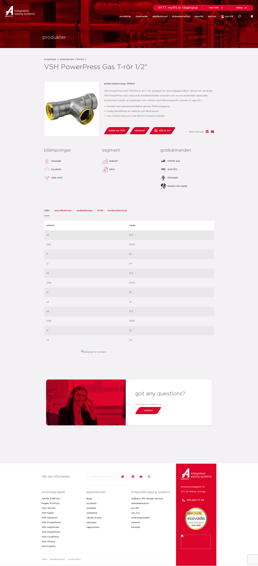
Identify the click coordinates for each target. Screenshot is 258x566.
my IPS (135, 508)
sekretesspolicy (57, 559)
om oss (212, 16)
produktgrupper (53, 492)
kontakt (135, 527)
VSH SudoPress (50, 527)
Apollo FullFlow (51, 499)
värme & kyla (93, 518)
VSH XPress (48, 541)
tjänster (198, 16)
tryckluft (91, 503)
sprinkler (91, 508)
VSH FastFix (49, 546)
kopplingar (50, 59)
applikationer (160, 16)
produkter (125, 16)
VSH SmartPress (51, 532)
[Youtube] (141, 476)
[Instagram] (149, 476)
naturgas (91, 522)
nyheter (135, 522)
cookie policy (74, 559)
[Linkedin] (133, 476)
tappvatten (92, 527)
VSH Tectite (49, 508)
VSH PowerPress (51, 522)
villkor (44, 559)
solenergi (91, 513)
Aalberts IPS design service (147, 499)
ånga (89, 499)
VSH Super (48, 513)
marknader (142, 16)
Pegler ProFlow (51, 503)
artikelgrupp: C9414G (72, 59)
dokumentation (181, 16)
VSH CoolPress (50, 537)
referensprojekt (140, 518)
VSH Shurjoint (49, 518)
